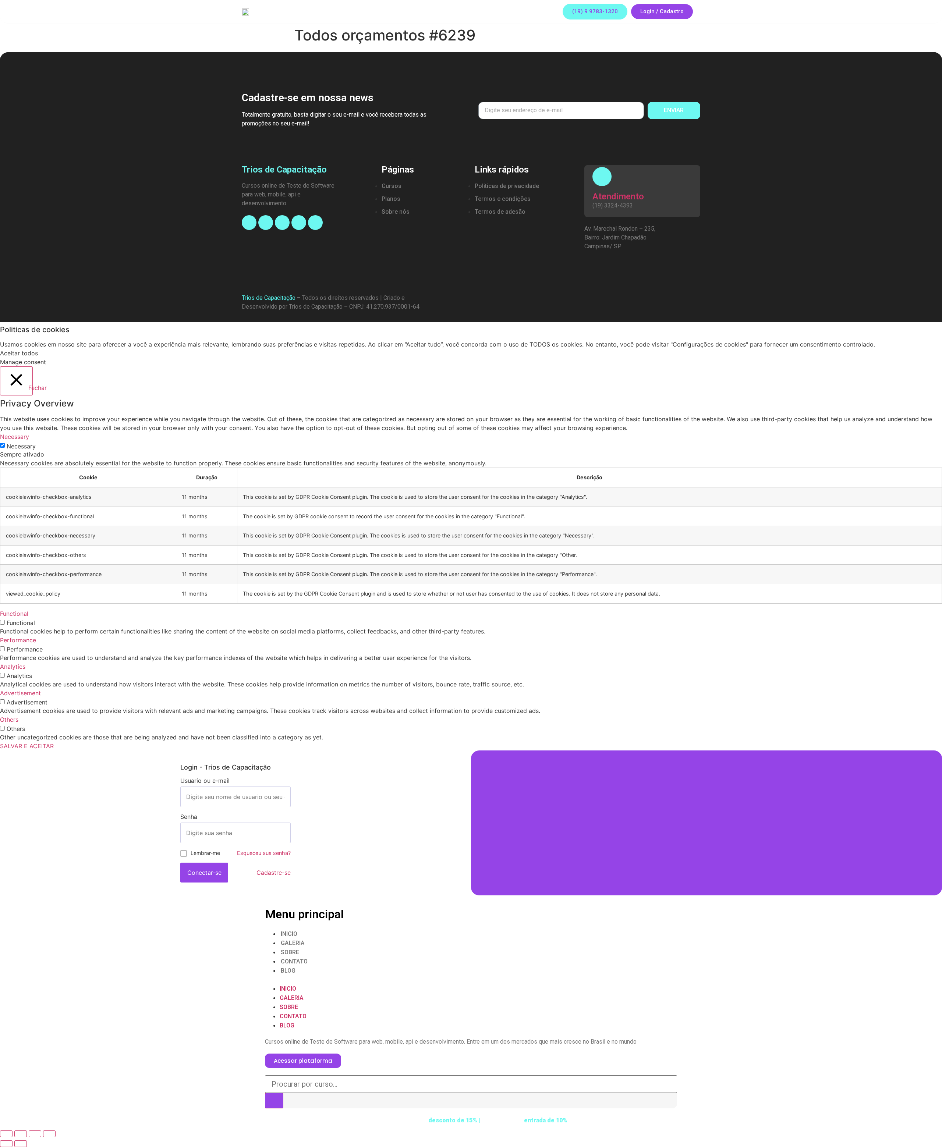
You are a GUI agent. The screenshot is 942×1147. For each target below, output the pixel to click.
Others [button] (9, 719)
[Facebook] (249, 222)
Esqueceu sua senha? (264, 853)
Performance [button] (18, 640)
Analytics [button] (12, 666)
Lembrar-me (205, 853)
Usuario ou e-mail (205, 781)
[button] (595, 11)
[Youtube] (282, 222)
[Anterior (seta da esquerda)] (6, 1143)
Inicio (289, 933)
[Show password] (285, 833)
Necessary (21, 446)
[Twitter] (315, 222)
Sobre (290, 952)
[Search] (274, 1100)
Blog (288, 970)
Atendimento (618, 196)
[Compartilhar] (20, 1133)
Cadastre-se (273, 872)
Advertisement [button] (20, 693)
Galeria (293, 943)
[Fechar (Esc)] (6, 1133)
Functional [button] (14, 613)
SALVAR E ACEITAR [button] (27, 746)
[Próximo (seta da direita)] (20, 1143)
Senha (188, 817)
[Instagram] (265, 222)
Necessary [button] (14, 436)
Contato (294, 961)
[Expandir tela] (35, 1133)
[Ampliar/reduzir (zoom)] (49, 1133)
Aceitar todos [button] (19, 353)
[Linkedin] (298, 222)
